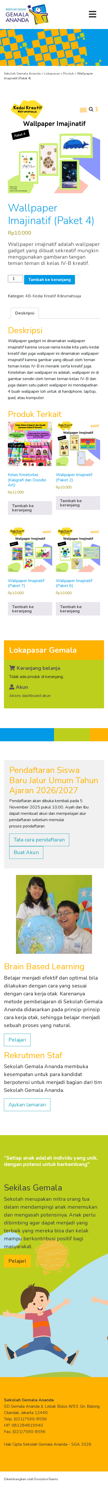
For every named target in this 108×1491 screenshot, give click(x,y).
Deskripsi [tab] (24, 313)
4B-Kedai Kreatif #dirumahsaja (53, 296)
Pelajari (17, 1039)
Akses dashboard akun (30, 696)
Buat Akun (26, 852)
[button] (91, 109)
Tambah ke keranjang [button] (23, 508)
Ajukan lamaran (27, 1104)
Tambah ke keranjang (49, 280)
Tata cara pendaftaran (39, 839)
